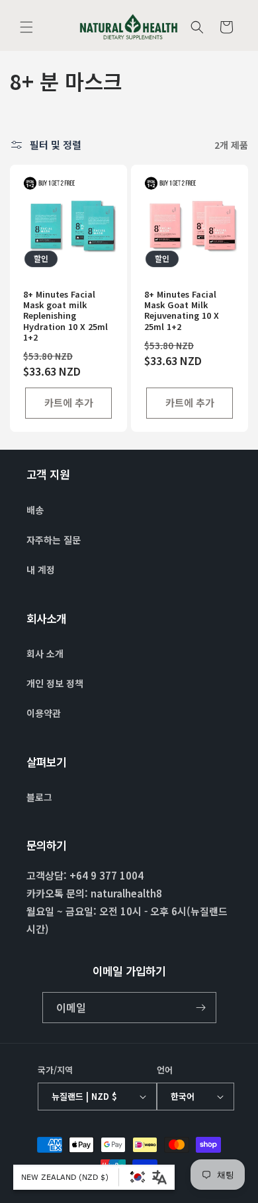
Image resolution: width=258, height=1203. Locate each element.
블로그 (39, 797)
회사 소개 (45, 653)
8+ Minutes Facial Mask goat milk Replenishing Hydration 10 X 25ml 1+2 (65, 316)
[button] (26, 27)
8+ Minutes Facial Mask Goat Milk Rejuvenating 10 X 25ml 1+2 (181, 310)
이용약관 (43, 713)
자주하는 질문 (53, 539)
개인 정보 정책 (54, 683)
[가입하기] (201, 1007)
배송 (35, 510)
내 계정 (40, 569)
